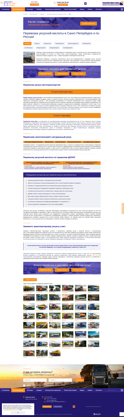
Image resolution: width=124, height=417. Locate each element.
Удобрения (91, 338)
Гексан (77, 320)
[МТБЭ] (42, 316)
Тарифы (39, 9)
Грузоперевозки (18, 9)
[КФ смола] (29, 344)
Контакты (99, 9)
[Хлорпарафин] (80, 344)
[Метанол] (42, 306)
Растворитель (65, 301)
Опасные (36, 43)
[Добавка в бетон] (29, 325)
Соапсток (51, 348)
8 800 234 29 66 (63, 2)
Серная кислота (66, 348)
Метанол (38, 310)
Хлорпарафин (79, 348)
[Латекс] (80, 297)
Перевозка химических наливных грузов (56, 14)
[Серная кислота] (67, 344)
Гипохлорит (39, 338)
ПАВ (63, 338)
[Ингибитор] (29, 334)
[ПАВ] (67, 334)
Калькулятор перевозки (53, 9)
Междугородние (41, 47)
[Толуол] (93, 297)
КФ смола (25, 348)
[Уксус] (29, 57)
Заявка (90, 9)
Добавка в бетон (27, 329)
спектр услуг (95, 255)
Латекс (77, 301)
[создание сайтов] (94, 414)
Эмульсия (90, 320)
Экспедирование (67, 47)
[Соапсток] (54, 344)
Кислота (90, 329)
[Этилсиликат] (29, 297)
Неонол (64, 320)
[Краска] (42, 344)
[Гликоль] (54, 306)
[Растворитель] (67, 297)
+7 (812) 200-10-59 (48, 397)
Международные (54, 47)
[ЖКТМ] (80, 288)
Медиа (82, 9)
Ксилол (25, 357)
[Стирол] (29, 306)
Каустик (51, 301)
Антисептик (39, 292)
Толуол (90, 301)
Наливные (42, 14)
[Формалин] (80, 325)
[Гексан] (80, 316)
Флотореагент (53, 329)
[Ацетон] (54, 316)
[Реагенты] (80, 306)
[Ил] (42, 325)
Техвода (77, 338)
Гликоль (51, 310)
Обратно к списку (30, 279)
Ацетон (51, 320)
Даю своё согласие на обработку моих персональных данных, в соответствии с (46, 386)
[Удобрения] (93, 334)
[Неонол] (67, 316)
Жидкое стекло (40, 357)
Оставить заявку (78, 73)
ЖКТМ (76, 292)
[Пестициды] (54, 288)
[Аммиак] (93, 306)
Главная (25, 14)
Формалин (78, 329)
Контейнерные (28, 47)
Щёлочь (51, 357)
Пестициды (52, 292)
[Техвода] (80, 334)
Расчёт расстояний (70, 9)
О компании (5, 9)
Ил (37, 329)
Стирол (25, 310)
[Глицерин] (67, 288)
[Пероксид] (29, 316)
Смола (89, 292)
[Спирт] (67, 325)
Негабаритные (86, 43)
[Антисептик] (42, 288)
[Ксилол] (29, 353)
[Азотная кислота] (29, 288)
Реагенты (77, 310)
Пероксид (25, 320)
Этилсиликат (26, 301)
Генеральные (47, 43)
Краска (38, 348)
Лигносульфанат (53, 338)
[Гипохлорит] (42, 334)
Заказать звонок (63, 4)
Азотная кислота (27, 292)
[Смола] (93, 288)
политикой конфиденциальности (11, 409)
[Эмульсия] (93, 316)
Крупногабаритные (73, 43)
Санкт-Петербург (34, 4)
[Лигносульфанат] (54, 334)
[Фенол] (93, 344)
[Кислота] (93, 325)
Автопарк (30, 9)
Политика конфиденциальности (93, 406)
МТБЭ (37, 320)
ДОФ (63, 310)
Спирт (63, 329)
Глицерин (64, 292)
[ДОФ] (67, 306)
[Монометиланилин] (42, 297)
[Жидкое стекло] (42, 353)
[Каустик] (54, 297)
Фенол (89, 348)
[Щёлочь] (54, 353)
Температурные (59, 43)
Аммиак (90, 310)
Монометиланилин (41, 301)
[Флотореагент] (54, 325)
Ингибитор (26, 338)
